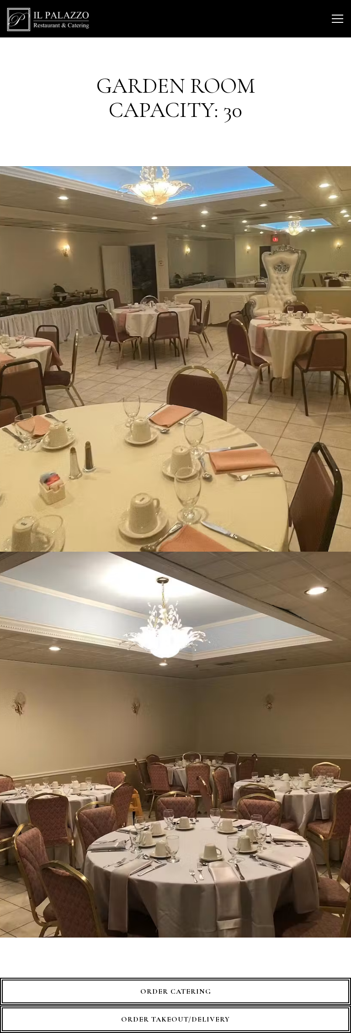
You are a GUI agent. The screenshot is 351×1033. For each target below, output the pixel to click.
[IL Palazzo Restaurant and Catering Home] (48, 19)
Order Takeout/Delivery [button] (175, 1019)
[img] (175, 359)
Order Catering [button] (175, 991)
